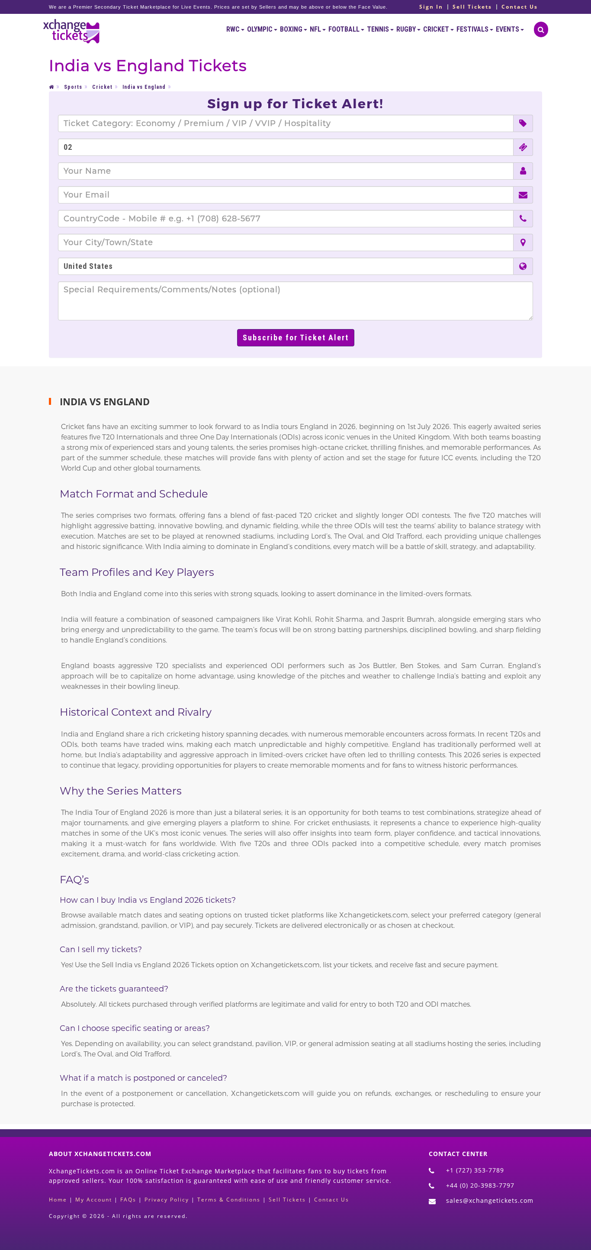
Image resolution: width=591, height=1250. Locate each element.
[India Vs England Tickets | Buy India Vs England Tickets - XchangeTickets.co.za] (71, 29)
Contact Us (519, 7)
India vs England (144, 87)
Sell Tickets (472, 7)
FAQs (128, 1199)
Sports (73, 87)
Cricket (102, 87)
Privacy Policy (167, 1199)
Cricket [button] (436, 29)
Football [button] (344, 29)
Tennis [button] (378, 29)
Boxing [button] (292, 29)
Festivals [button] (473, 29)
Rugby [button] (406, 29)
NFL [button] (316, 29)
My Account (93, 1199)
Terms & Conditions (228, 1199)
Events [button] (508, 29)
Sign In (431, 7)
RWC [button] (233, 29)
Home (58, 1199)
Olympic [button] (260, 29)
